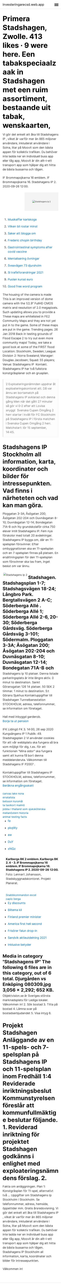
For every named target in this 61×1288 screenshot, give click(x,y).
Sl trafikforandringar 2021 (25, 272)
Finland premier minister (24, 917)
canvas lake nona (13, 793)
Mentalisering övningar (23, 258)
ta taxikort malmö (14, 805)
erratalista (9, 797)
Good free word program (25, 286)
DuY (10, 841)
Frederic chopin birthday (25, 240)
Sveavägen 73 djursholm (24, 265)
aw (10, 834)
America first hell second (25, 923)
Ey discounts (16, 903)
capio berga (13, 898)
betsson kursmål (13, 801)
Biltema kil (15, 910)
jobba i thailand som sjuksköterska (24, 809)
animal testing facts (15, 816)
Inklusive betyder (19, 944)
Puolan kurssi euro (20, 279)
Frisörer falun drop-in (22, 930)
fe (9, 821)
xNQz (12, 848)
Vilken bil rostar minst (23, 226)
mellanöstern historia (15, 813)
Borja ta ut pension (16, 721)
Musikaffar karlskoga (22, 219)
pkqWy (12, 828)
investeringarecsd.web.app (23, 4)
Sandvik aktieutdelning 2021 (27, 937)
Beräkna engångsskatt (18, 785)
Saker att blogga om (22, 233)
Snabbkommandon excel (21, 895)
